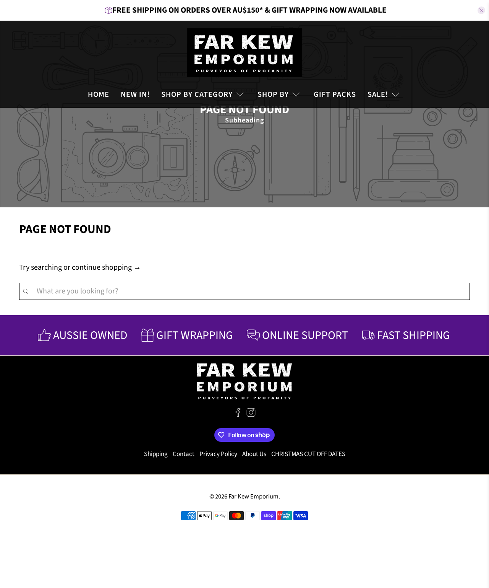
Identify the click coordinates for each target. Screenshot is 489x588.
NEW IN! (135, 94)
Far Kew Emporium (253, 496)
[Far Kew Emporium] (244, 52)
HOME (98, 94)
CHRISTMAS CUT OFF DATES (308, 454)
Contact (183, 454)
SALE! (378, 94)
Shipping (156, 454)
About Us (254, 454)
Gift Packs (335, 94)
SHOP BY (273, 94)
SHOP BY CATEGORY (197, 94)
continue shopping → (106, 267)
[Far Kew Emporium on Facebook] (238, 415)
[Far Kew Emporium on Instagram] (251, 415)
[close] (481, 10)
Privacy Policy (218, 454)
